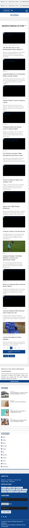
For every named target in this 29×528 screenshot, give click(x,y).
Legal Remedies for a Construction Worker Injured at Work (14, 75)
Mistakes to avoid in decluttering (18, 401)
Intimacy (5, 463)
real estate (10, 491)
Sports (4, 228)
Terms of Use (17, 479)
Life (4, 177)
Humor (4, 461)
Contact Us (6, 10)
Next (5, 356)
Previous (12, 356)
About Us (3, 479)
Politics (4, 440)
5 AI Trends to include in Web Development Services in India (13, 154)
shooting (24, 489)
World (4, 437)
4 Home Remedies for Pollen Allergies (12, 338)
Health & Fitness (10, 334)
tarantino (4, 491)
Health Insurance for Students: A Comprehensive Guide (18, 411)
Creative (4, 458)
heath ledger (23, 491)
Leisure (4, 449)
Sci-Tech (5, 446)
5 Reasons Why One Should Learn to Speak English (12, 128)
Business (5, 71)
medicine (4, 489)
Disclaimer (12, 481)
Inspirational (5, 466)
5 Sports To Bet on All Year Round (14, 231)
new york (4, 487)
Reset (10, 504)
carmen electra (11, 489)
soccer (9, 487)
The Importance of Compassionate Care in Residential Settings (18, 421)
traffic (16, 491)
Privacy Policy (4, 481)
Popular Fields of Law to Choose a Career (14, 101)
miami (14, 487)
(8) (4, 1)
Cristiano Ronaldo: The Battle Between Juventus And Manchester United (12, 258)
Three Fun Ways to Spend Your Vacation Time (13, 181)
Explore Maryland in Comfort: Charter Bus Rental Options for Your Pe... (19, 393)
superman (18, 489)
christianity (19, 487)
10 (15, 348)
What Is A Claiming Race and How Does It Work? (14, 285)
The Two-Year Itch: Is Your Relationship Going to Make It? (13, 48)
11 (19, 348)
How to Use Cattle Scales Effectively (11, 207)
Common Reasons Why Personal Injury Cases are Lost (13, 312)
